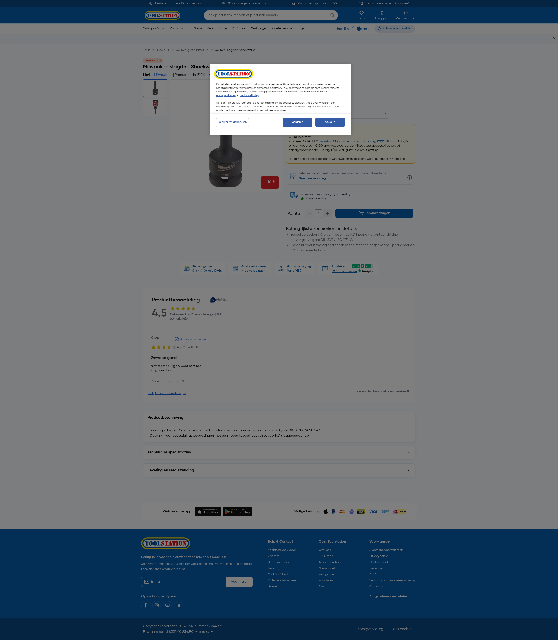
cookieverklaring (249, 95)
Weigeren (297, 122)
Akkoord (330, 122)
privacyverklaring (226, 95)
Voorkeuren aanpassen (233, 122)
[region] (280, 99)
